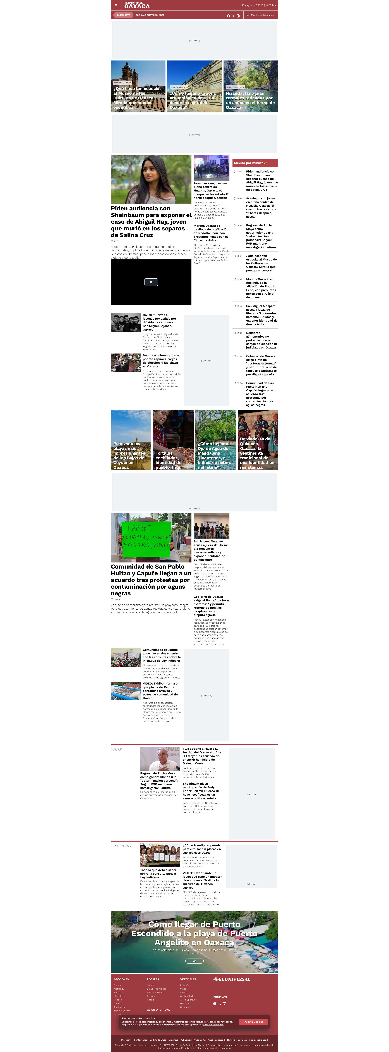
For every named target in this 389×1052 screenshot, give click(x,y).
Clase (183, 989)
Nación (117, 1003)
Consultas (185, 1007)
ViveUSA (184, 992)
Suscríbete (123, 15)
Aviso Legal (199, 1040)
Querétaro (152, 996)
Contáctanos (140, 1040)
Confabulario (187, 996)
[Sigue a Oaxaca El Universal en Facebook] (229, 15)
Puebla (151, 1000)
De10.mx (184, 1003)
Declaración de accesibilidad (253, 1040)
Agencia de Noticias (147, 15)
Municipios (120, 996)
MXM (161, 15)
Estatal (118, 985)
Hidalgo (151, 985)
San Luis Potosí (155, 992)
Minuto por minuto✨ (251, 163)
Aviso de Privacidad (213, 1024)
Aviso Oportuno (188, 1000)
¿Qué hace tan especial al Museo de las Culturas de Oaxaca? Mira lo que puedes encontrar (137, 98)
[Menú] (116, 5)
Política (118, 1000)
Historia (231, 1040)
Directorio (126, 1040)
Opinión (118, 1014)
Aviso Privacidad (216, 1040)
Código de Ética (158, 1040)
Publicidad (186, 1040)
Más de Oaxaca (122, 82)
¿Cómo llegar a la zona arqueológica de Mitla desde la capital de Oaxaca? (193, 100)
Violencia (173, 1040)
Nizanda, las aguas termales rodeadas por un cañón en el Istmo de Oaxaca (250, 100)
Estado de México (157, 989)
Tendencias (120, 1007)
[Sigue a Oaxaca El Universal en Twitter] (234, 15)
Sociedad (119, 992)
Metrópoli (119, 989)
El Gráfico (185, 985)
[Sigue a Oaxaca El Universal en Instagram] (239, 15)
